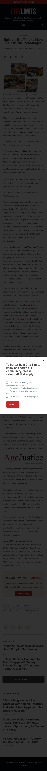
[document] (23, 385)
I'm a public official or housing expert (24, 388)
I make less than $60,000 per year (24, 396)
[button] (43, 361)
